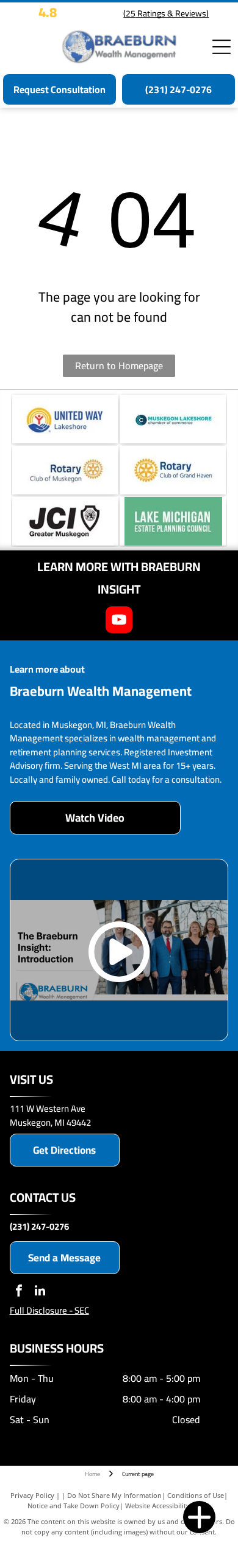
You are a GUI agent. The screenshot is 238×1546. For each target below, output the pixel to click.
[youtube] (119, 621)
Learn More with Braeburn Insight (119, 577)
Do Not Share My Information (114, 1495)
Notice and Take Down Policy (73, 1505)
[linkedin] (40, 1292)
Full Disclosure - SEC (49, 1310)
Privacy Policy (32, 1495)
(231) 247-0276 (39, 1226)
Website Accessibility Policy (168, 1505)
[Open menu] (221, 47)
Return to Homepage (119, 365)
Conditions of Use (195, 1495)
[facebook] (19, 1292)
